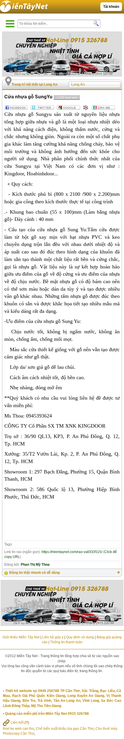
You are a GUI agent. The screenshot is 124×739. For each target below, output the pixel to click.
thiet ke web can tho (18, 729)
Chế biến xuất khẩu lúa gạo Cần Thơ (65, 729)
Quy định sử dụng (80, 637)
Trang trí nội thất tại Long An (34, 84)
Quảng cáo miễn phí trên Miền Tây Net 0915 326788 (47, 714)
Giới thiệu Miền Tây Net (21, 637)
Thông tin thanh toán (66, 642)
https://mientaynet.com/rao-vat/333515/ (72, 552)
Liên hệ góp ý (52, 637)
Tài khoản (111, 7)
